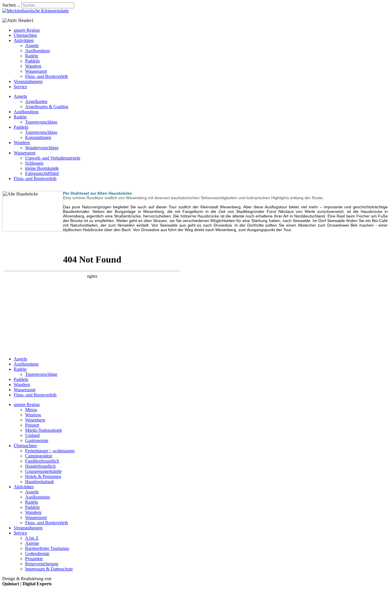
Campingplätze (38, 455)
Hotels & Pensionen (43, 476)
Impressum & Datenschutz (49, 568)
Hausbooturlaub (39, 481)
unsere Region (27, 30)
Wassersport (36, 71)
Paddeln (32, 61)
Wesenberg (35, 419)
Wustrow (33, 414)
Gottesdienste (37, 553)
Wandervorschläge (42, 147)
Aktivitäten (24, 40)
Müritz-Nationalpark (43, 430)
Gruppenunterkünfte (43, 471)
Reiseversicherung (41, 563)
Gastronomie (36, 440)
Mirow (31, 409)
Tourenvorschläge (41, 122)
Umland (32, 435)
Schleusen (34, 163)
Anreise (32, 543)
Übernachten (25, 35)
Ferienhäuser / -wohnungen (50, 450)
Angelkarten (36, 101)
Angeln (32, 45)
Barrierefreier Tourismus (47, 548)
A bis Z (32, 538)
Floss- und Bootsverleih (46, 76)
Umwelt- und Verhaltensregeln (52, 158)
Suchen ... (11, 5)
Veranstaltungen (28, 81)
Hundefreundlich (40, 466)
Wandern (33, 66)
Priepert (32, 425)
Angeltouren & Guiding (46, 106)
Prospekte (34, 558)
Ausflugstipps (37, 50)
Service (20, 86)
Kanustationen (38, 137)
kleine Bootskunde (42, 168)
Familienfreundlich (42, 461)
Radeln (31, 55)
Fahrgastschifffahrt (42, 173)
